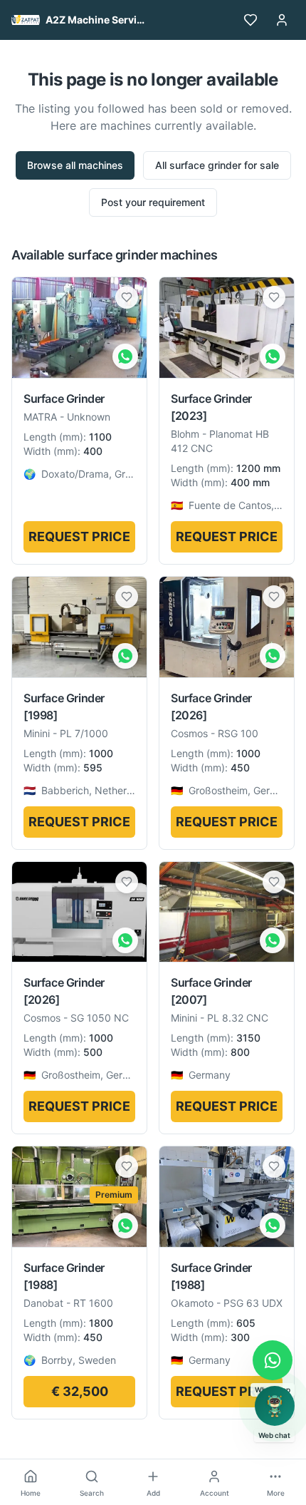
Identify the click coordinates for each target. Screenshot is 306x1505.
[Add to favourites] (126, 297)
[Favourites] (250, 20)
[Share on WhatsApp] (125, 356)
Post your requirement (153, 202)
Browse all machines (75, 165)
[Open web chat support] (275, 1406)
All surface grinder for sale (217, 165)
